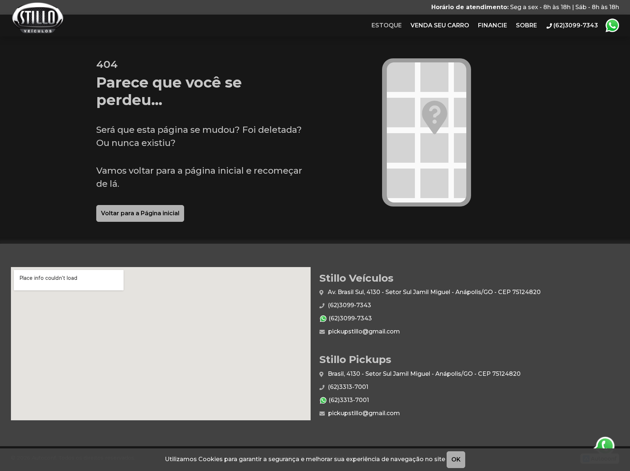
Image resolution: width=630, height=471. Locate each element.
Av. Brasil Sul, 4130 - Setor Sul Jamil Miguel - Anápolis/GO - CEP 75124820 (433, 292)
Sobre (526, 25)
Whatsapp (612, 25)
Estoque (387, 25)
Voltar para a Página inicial (140, 213)
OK (455, 459)
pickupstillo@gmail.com (363, 331)
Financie (492, 25)
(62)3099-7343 (348, 305)
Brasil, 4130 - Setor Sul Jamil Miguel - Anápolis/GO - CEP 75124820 (423, 373)
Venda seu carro (440, 25)
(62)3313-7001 (347, 386)
